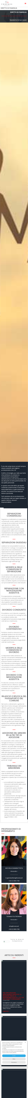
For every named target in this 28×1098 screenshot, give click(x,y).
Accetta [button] (14, 1055)
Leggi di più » (6, 1011)
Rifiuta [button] (14, 1059)
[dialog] (14, 1053)
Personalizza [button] (14, 1062)
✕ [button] (25, 1042)
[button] (25, 3)
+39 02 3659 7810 (14, 881)
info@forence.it (14, 926)
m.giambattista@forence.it (14, 878)
